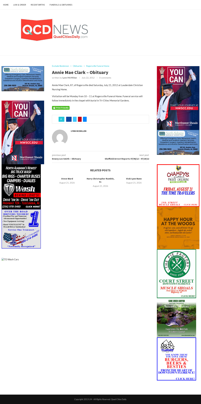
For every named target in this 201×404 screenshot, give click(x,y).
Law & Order (19, 4)
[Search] (196, 4)
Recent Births (38, 4)
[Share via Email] (85, 119)
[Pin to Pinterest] (80, 119)
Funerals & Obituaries (61, 4)
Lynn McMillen (69, 77)
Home (6, 4)
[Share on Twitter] (75, 119)
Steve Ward (67, 178)
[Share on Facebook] (69, 119)
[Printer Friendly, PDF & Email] (61, 107)
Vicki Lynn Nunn (134, 178)
